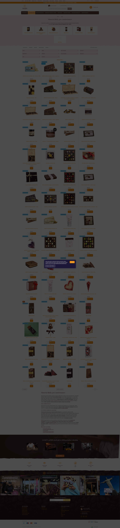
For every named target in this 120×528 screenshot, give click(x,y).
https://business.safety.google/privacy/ (60, 263)
